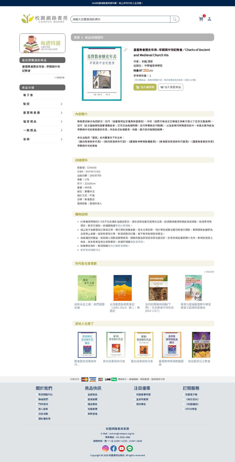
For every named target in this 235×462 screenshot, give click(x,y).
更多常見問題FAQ (90, 250)
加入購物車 (146, 87)
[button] (125, 49)
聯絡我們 (43, 399)
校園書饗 (92, 409)
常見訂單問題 (122, 225)
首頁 (77, 37)
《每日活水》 (192, 399)
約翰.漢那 (147, 61)
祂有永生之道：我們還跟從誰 (89, 305)
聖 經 (26, 104)
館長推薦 (92, 399)
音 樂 (26, 139)
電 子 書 (28, 95)
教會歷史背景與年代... (85, 362)
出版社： (138, 65)
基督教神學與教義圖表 (171, 362)
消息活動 (43, 413)
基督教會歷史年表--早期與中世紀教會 (41, 68)
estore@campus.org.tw (121, 433)
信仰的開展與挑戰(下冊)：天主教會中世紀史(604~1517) (159, 307)
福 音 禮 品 (29, 121)
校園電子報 (191, 394)
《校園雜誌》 (192, 404)
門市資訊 (43, 404)
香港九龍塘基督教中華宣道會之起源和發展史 (196, 305)
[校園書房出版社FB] (113, 449)
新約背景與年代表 (114, 361)
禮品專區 (92, 404)
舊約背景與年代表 (142, 361)
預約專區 (141, 404)
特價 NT (138, 70)
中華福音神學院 (153, 65)
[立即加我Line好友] (129, 449)
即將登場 (92, 413)
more (210, 271)
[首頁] (44, 18)
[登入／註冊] (209, 19)
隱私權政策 (44, 418)
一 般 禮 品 (29, 130)
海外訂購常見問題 (118, 245)
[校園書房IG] (105, 449)
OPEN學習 (191, 409)
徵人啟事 (43, 409)
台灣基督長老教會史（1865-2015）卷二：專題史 (125, 307)
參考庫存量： (141, 75)
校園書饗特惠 (143, 394)
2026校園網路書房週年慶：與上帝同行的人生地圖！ (117, 3)
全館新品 (92, 394)
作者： (137, 61)
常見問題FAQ (45, 394)
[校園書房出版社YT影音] (121, 449)
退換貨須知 (136, 241)
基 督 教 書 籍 (31, 112)
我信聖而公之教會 (199, 361)
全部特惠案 (142, 399)
